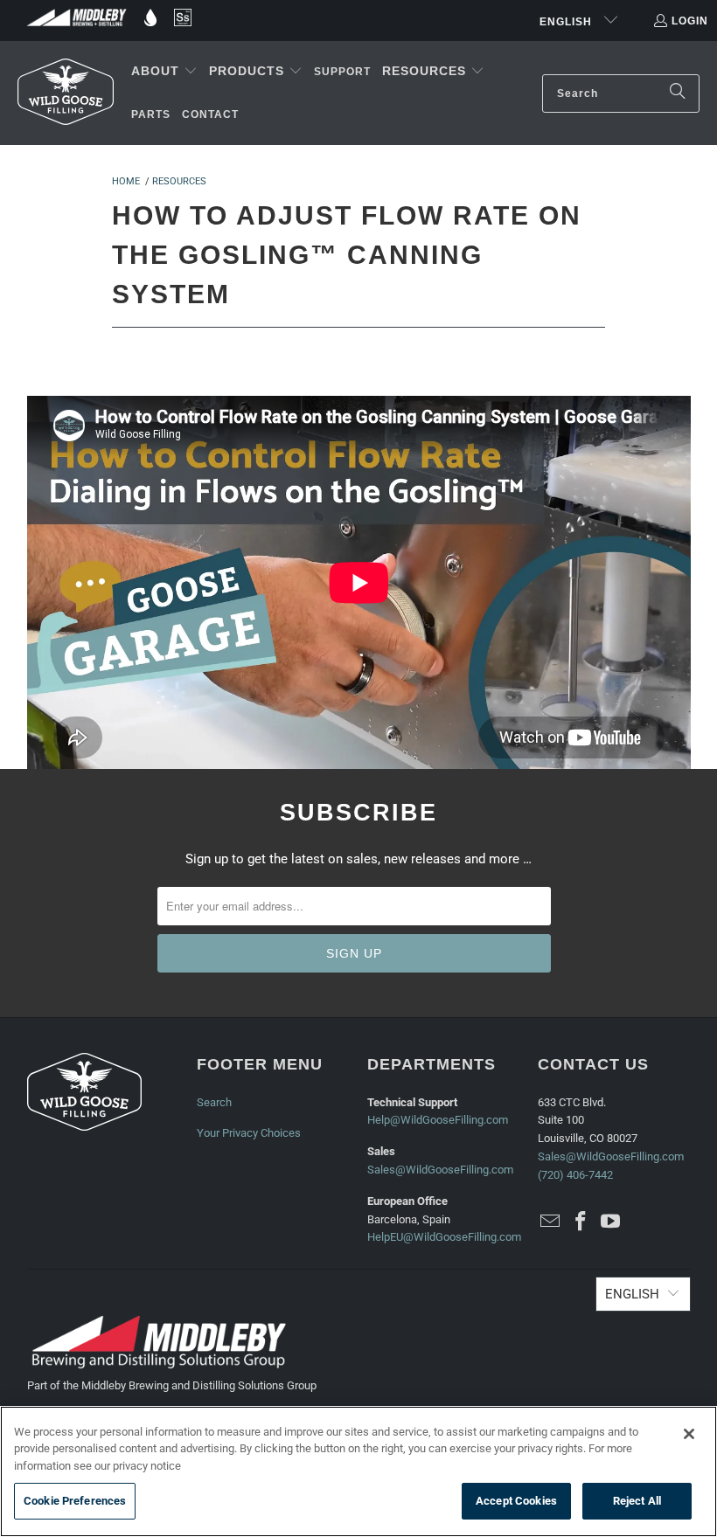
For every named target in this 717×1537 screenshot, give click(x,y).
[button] (164, 71)
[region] (358, 1471)
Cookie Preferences (75, 1500)
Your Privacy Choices (249, 1132)
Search (214, 1102)
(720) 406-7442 (575, 1174)
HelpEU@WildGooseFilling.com (444, 1236)
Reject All (637, 1500)
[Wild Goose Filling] (65, 93)
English (567, 22)
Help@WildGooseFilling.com (437, 1119)
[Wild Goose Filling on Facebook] (580, 1222)
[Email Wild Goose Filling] (551, 1222)
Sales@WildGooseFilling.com (440, 1169)
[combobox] (621, 93)
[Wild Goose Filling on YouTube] (611, 1222)
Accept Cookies (516, 1500)
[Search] (678, 93)
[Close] (689, 1434)
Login (690, 21)
